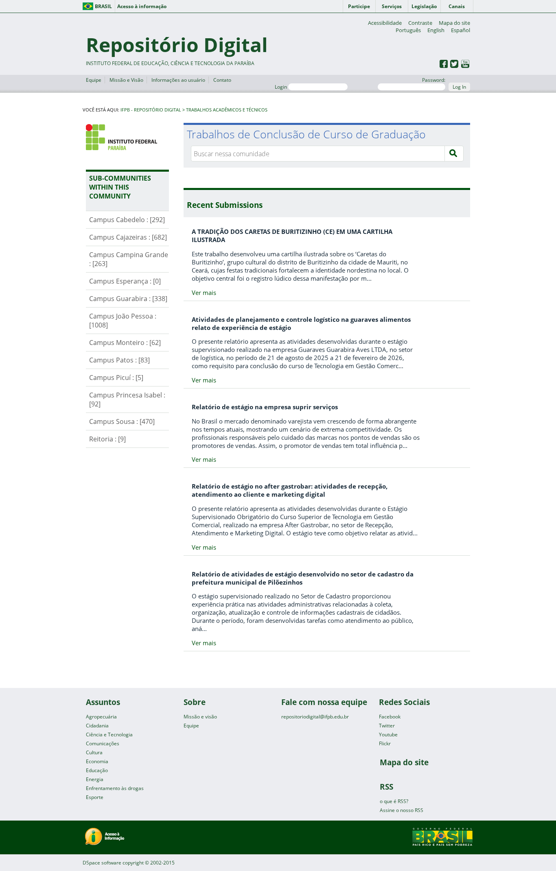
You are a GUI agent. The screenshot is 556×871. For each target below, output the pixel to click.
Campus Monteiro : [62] (125, 342)
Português (408, 30)
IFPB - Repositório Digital (150, 110)
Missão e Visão (126, 79)
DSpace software (102, 862)
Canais (457, 6)
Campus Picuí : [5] (116, 377)
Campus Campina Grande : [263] (128, 259)
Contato (222, 79)
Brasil (103, 6)
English (435, 30)
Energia (94, 779)
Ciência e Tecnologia (109, 734)
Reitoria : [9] (107, 438)
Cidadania (97, 725)
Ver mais (204, 292)
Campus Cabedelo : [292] (127, 219)
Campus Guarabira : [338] (128, 298)
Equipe (93, 79)
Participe (359, 6)
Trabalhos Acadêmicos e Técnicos (226, 110)
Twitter (387, 725)
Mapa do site (454, 22)
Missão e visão (200, 716)
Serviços (392, 6)
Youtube (388, 734)
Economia (97, 761)
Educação (97, 770)
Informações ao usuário (178, 79)
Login (281, 86)
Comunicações (102, 743)
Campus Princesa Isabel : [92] (127, 399)
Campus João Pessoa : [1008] (122, 321)
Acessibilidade (385, 22)
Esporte (94, 797)
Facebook (390, 716)
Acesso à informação (141, 6)
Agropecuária (101, 716)
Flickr (385, 743)
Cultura (94, 752)
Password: (433, 79)
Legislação (424, 6)
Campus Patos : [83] (119, 360)
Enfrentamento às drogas (115, 788)
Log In (459, 86)
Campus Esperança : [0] (125, 281)
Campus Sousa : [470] (122, 421)
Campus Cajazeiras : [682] (128, 237)
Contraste (420, 22)
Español (460, 30)
